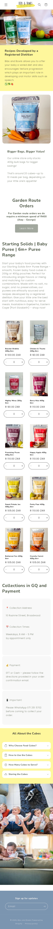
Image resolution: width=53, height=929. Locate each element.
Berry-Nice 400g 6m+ (37, 402)
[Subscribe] (44, 906)
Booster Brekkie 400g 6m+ (12, 350)
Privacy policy (31, 924)
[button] (6, 4)
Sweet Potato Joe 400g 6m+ (12, 505)
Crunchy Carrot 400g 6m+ (36, 557)
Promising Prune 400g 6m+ (12, 453)
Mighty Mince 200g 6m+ (13, 402)
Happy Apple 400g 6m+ (38, 453)
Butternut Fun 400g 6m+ (14, 557)
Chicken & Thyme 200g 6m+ (37, 350)
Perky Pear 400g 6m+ (37, 505)
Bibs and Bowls (24, 920)
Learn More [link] (27, 228)
